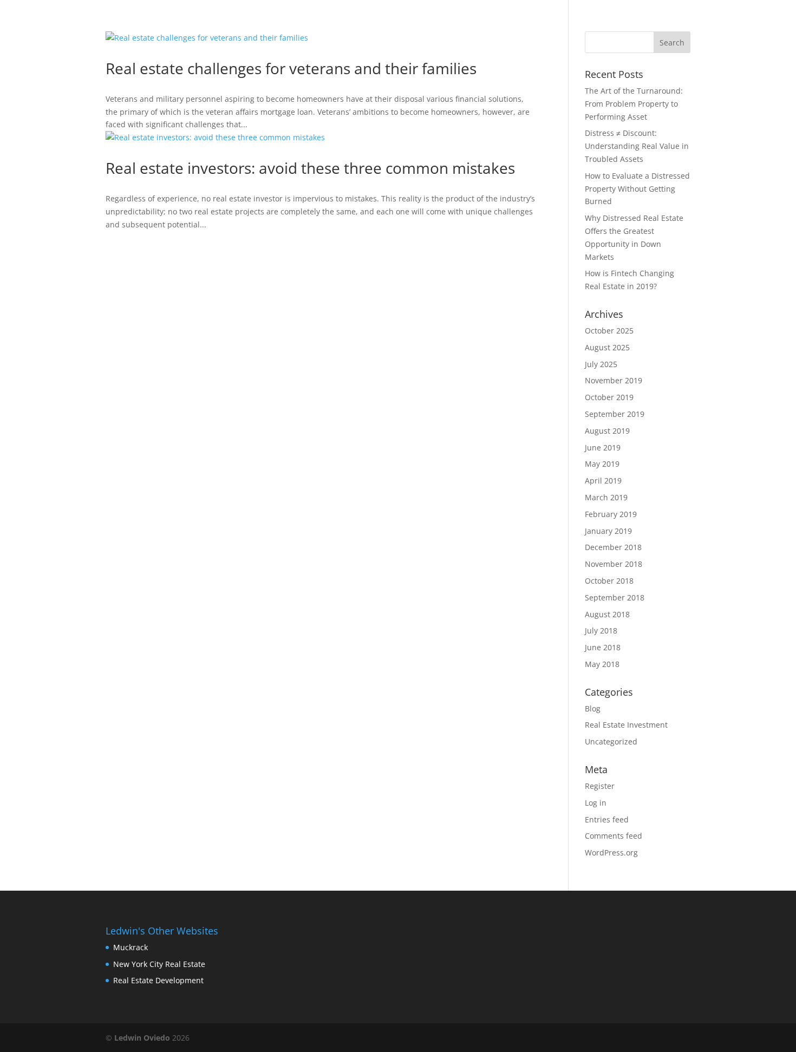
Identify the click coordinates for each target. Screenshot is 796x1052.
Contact (534, 22)
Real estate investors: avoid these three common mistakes (310, 168)
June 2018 (603, 647)
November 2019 (613, 380)
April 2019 (603, 480)
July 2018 (601, 630)
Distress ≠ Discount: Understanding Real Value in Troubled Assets (637, 146)
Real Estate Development (158, 980)
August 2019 (607, 431)
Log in (595, 803)
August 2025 (607, 347)
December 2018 (613, 547)
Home (441, 22)
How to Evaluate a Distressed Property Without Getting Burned (637, 189)
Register (600, 786)
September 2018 (614, 597)
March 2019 (606, 497)
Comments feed (613, 836)
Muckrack (130, 947)
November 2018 (613, 564)
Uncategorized (611, 741)
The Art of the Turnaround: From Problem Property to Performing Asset (634, 104)
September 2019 (614, 414)
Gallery (592, 22)
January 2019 (608, 531)
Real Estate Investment (626, 725)
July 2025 (601, 364)
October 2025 (609, 330)
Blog (484, 22)
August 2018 (607, 614)
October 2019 (609, 397)
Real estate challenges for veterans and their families (291, 68)
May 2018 (602, 664)
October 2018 (609, 581)
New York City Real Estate (159, 964)
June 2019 (603, 447)
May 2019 (602, 464)
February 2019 (611, 514)
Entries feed (607, 819)
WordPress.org (611, 852)
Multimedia (659, 22)
